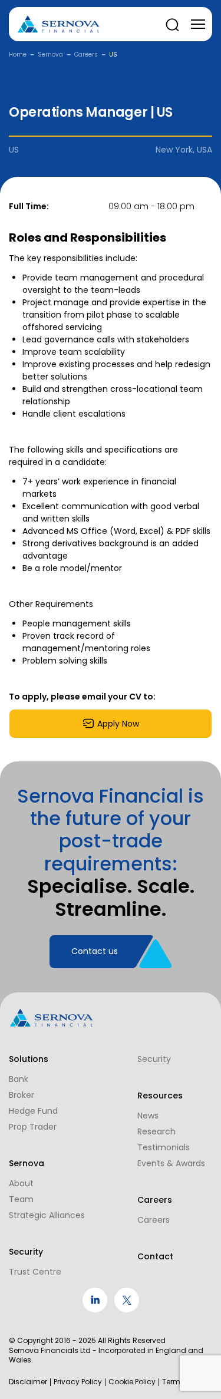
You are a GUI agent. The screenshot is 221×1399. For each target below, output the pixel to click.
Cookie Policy (132, 1382)
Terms (173, 1382)
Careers (86, 54)
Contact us (94, 951)
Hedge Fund (33, 1111)
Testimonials (163, 1147)
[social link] (95, 1309)
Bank (18, 1079)
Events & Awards (171, 1163)
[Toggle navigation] (198, 24)
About (21, 1183)
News (148, 1115)
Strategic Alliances (47, 1215)
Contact (155, 1256)
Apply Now (118, 724)
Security (154, 1059)
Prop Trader (33, 1127)
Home (18, 54)
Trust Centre (35, 1272)
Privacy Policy (78, 1382)
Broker (21, 1095)
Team (21, 1199)
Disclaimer (28, 1382)
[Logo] (59, 24)
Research (156, 1131)
